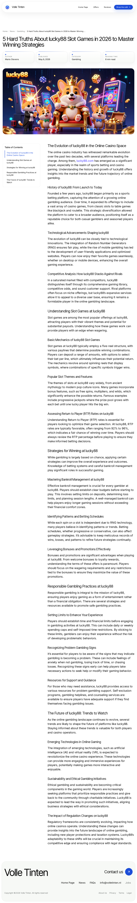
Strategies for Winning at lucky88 (21, 167)
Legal (129, 893)
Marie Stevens (12, 59)
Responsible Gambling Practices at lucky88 (21, 173)
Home (5, 31)
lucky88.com (85, 160)
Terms (121, 893)
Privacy (112, 893)
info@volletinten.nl (110, 882)
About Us (103, 893)
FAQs (93, 882)
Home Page (68, 882)
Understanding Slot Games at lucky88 (19, 161)
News (12, 31)
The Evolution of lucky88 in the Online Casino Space (20, 154)
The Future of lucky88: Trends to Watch (21, 181)
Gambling (21, 31)
